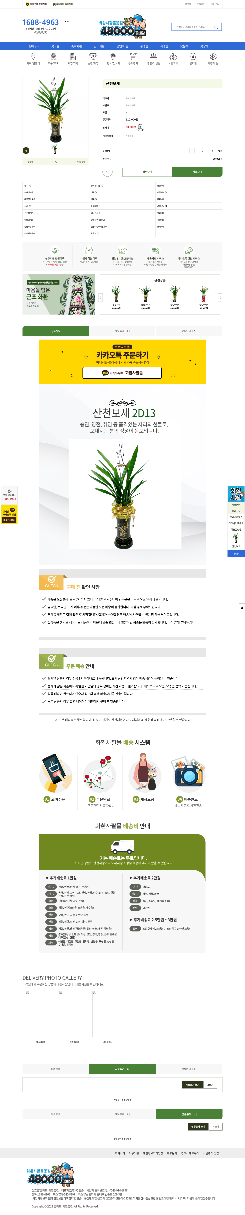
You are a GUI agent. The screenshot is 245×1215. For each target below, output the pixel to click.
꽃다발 (55, 46)
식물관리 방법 (211, 1153)
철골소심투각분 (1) (99, 226)
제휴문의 (236, 504)
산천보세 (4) (162, 206)
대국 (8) (94, 192)
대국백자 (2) (162, 192)
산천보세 (116, 304)
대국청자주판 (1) (31, 199)
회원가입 (201, 4)
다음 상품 (81, 161)
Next (220, 297)
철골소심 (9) (29, 226)
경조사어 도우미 (190, 1153)
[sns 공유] (26, 150)
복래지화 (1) (96, 206)
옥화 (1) (160, 212)
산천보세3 (174, 304)
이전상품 (29, 161)
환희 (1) (160, 226)
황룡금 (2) (95, 233)
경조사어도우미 (236, 523)
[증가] (212, 150)
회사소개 (120, 1153)
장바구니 (215, 4)
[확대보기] (55, 161)
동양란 (144, 46)
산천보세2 (145, 304)
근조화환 (99, 46)
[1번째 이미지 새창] (55, 149)
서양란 (164, 46)
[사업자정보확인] (41, 1198)
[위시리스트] (107, 172)
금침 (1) (160, 185)
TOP (236, 553)
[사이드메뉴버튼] (242, 607)
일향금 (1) (28, 219)
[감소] (192, 150)
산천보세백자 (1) (31, 212)
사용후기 (121, 331)
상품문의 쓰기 (198, 1126)
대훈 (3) (94, 199)
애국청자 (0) (96, 212)
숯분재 (184, 46)
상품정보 (55, 331)
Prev (100, 297)
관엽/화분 (122, 46)
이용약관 (134, 1153)
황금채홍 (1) (29, 233)
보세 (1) (27, 206)
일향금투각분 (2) (98, 219)
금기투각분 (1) (97, 185)
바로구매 (197, 171)
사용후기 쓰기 (192, 1084)
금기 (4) (27, 185)
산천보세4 (203, 304)
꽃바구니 (33, 46)
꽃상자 (204, 46)
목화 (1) (160, 199)
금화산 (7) (28, 192)
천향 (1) (160, 219)
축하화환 (76, 46)
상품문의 (188, 331)
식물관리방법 (236, 517)
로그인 (188, 4)
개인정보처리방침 (153, 1153)
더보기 (210, 1084)
